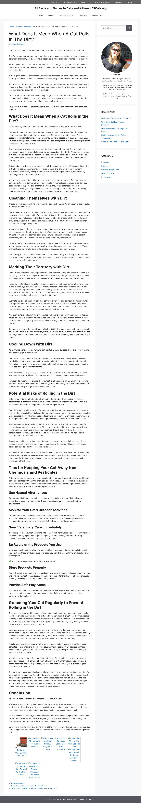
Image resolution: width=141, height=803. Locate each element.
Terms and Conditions (102, 2)
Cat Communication (70, 2)
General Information (68, 15)
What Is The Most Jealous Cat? (115, 142)
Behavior (83, 15)
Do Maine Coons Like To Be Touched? (61, 745)
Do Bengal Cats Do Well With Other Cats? (21, 770)
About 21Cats (54, 2)
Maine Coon (106, 177)
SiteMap (129, 2)
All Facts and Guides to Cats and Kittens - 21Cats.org (70, 8)
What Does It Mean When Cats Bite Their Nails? (28, 786)
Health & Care (97, 15)
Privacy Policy (86, 2)
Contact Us (118, 2)
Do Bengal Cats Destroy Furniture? (116, 118)
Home (41, 15)
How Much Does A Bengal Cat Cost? (47, 745)
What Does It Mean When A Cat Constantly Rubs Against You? (34, 788)
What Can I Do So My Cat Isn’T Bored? (74, 756)
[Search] (129, 28)
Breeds (50, 15)
